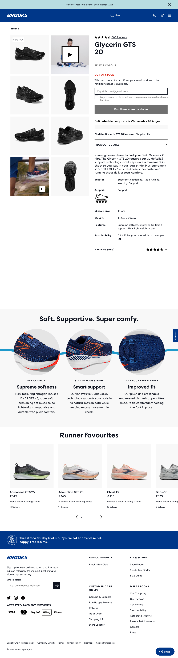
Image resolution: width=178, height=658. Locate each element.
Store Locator (96, 624)
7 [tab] (91, 517)
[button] (29, 54)
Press (133, 632)
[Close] (169, 4)
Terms (61, 643)
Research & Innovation (143, 621)
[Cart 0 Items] (162, 15)
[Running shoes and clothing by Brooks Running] (17, 15)
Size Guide (136, 575)
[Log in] (154, 15)
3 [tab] (84, 517)
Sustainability (138, 610)
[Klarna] (58, 612)
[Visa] (12, 612)
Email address (14, 580)
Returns (93, 608)
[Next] (101, 517)
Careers (134, 626)
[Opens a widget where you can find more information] (165, 652)
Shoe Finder (137, 564)
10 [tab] (96, 517)
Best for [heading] (99, 179)
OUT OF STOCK (104, 74)
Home (15, 28)
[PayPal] (35, 612)
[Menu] (169, 15)
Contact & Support (100, 596)
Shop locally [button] (143, 134)
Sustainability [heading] (103, 235)
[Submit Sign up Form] (56, 585)
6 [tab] (89, 517)
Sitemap (88, 643)
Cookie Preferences (105, 643)
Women (103, 4)
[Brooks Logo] (41, 558)
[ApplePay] (47, 612)
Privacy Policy (74, 643)
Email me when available (131, 109)
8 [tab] (93, 517)
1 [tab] (81, 517)
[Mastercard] (24, 612)
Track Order (95, 613)
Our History (136, 604)
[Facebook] (23, 598)
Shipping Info (96, 619)
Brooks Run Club (98, 564)
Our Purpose (137, 599)
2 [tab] (82, 517)
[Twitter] (9, 598)
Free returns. (38, 542)
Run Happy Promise (100, 602)
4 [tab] (86, 517)
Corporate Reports (141, 615)
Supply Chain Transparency (20, 643)
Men (110, 4)
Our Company (138, 593)
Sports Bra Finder (140, 570)
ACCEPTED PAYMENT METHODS (29, 605)
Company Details (46, 643)
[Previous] (77, 517)
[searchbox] (129, 15)
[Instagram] (16, 598)
